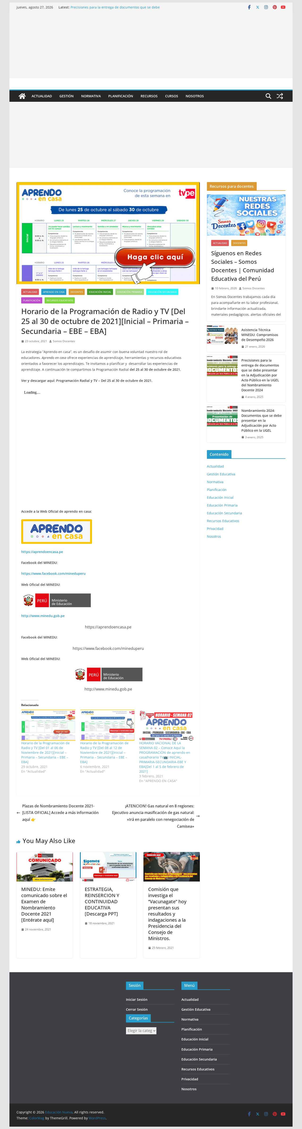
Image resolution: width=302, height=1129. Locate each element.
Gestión (66, 96)
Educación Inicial (100, 292)
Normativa (91, 96)
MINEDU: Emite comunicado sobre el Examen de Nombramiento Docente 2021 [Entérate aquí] (44, 904)
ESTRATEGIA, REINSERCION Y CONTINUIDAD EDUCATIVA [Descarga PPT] (102, 901)
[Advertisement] (151, 45)
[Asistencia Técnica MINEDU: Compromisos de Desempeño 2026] (222, 338)
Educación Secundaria (162, 292)
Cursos (171, 96)
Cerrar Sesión (137, 1009)
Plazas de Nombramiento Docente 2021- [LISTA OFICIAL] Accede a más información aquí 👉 (60, 812)
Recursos (149, 96)
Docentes (77, 292)
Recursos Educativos (59, 300)
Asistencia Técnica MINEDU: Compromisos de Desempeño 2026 (259, 335)
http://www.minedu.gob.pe (43, 615)
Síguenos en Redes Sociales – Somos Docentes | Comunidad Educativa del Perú (242, 265)
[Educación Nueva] (22, 96)
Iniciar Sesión (136, 999)
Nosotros (195, 96)
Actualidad (42, 96)
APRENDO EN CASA (53, 292)
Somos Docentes (64, 341)
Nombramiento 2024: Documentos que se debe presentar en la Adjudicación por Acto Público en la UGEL (261, 420)
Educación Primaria (129, 292)
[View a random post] (279, 96)
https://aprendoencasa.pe (42, 552)
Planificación (120, 96)
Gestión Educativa (221, 474)
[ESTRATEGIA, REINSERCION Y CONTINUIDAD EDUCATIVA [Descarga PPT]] (108, 855)
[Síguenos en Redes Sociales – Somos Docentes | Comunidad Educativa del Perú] (246, 215)
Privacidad (215, 528)
